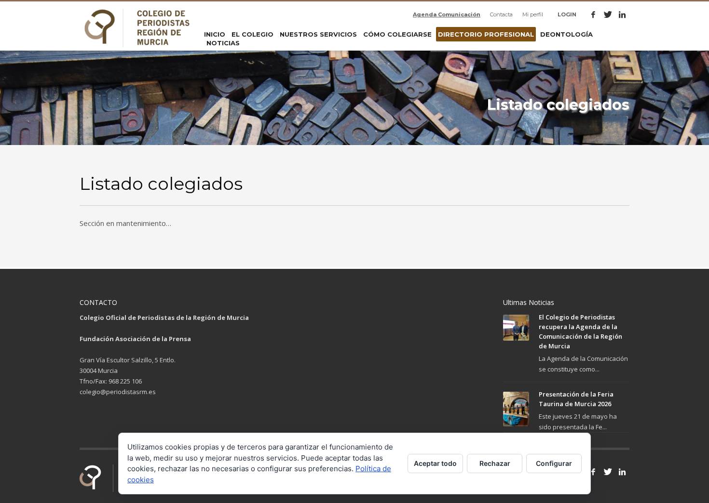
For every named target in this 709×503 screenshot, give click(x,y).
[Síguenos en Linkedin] (622, 471)
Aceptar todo (435, 463)
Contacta (501, 14)
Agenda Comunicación (446, 14)
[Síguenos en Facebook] (593, 471)
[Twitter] (607, 14)
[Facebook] (593, 14)
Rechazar (494, 463)
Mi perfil (532, 14)
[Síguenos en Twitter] (607, 471)
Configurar (554, 463)
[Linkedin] (622, 14)
